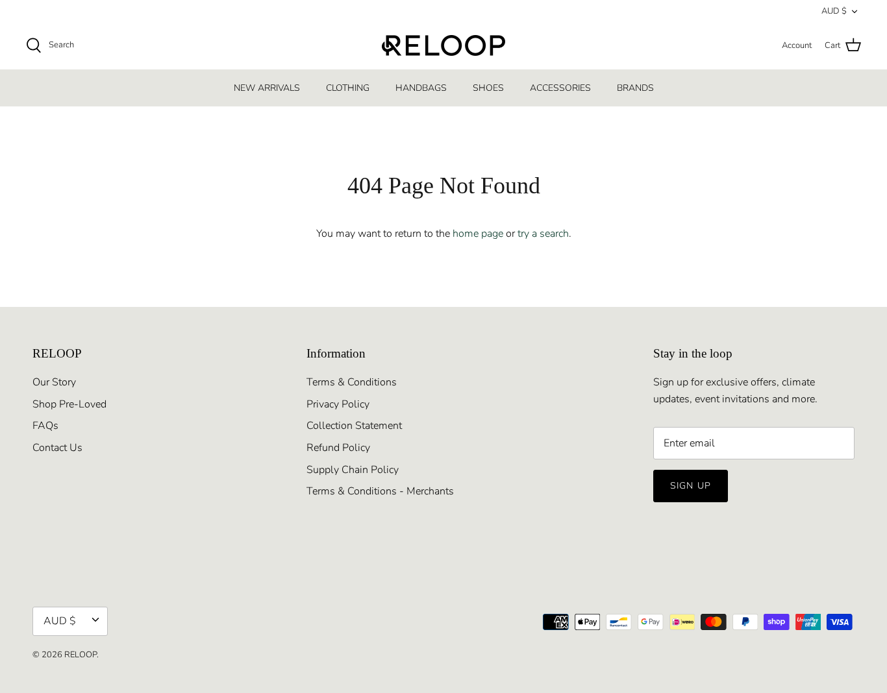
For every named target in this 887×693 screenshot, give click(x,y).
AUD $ (834, 11)
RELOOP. (81, 655)
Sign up (690, 486)
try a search (543, 233)
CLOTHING (347, 88)
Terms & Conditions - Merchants (380, 491)
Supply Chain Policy (352, 470)
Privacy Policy (337, 404)
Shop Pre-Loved (69, 404)
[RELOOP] (443, 45)
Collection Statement (354, 426)
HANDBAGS (421, 88)
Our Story (54, 382)
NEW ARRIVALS (267, 88)
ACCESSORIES (560, 88)
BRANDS (635, 88)
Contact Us (57, 448)
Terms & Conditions (351, 382)
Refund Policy (338, 448)
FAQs (45, 426)
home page (478, 233)
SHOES (488, 88)
